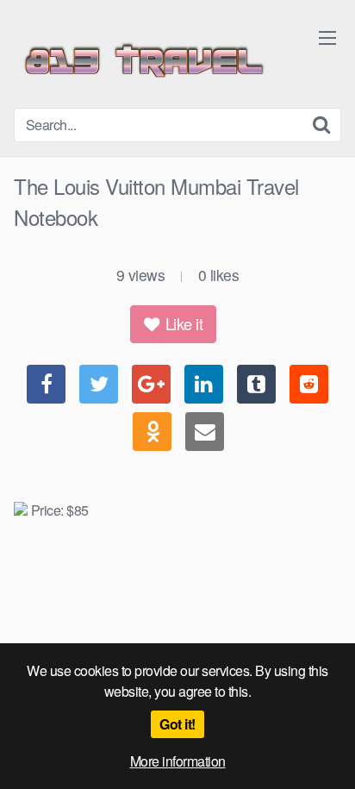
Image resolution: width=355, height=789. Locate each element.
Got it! (177, 724)
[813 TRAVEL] (143, 61)
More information (178, 761)
